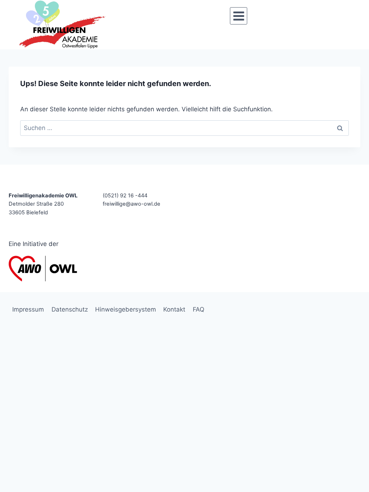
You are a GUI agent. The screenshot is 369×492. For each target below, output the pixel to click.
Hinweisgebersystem (125, 309)
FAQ (198, 309)
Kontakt (174, 309)
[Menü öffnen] (238, 15)
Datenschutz (70, 309)
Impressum (28, 309)
